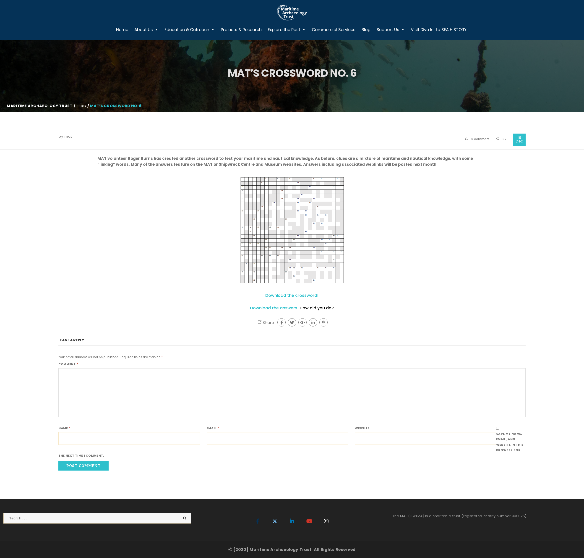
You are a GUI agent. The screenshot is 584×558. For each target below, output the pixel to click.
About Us (143, 29)
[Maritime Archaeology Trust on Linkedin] (292, 521)
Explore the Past (284, 29)
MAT (68, 136)
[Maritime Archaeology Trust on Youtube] (309, 521)
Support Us (388, 29)
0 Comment (480, 139)
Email (213, 428)
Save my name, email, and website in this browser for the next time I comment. (291, 445)
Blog (366, 29)
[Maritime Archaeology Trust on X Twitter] (275, 521)
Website (362, 428)
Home (122, 29)
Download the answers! (274, 308)
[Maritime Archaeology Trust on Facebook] (258, 521)
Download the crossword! (291, 295)
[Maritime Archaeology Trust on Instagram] (326, 521)
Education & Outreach (186, 29)
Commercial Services (333, 29)
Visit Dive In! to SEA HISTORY (439, 29)
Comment (68, 364)
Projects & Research (241, 29)
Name (64, 428)
